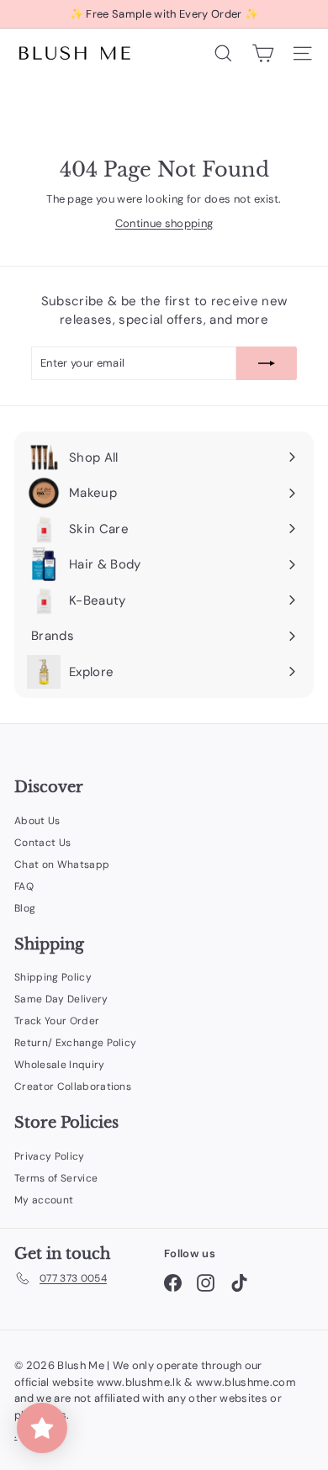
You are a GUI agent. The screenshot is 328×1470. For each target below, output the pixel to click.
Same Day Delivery (61, 999)
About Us (37, 821)
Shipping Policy (53, 977)
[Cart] (263, 53)
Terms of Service (56, 1178)
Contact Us (42, 842)
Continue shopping (164, 223)
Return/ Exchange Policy (75, 1043)
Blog (24, 908)
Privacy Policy (49, 1156)
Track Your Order (56, 1021)
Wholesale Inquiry (59, 1064)
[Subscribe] (266, 363)
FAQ (24, 886)
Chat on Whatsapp (61, 864)
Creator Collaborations (72, 1086)
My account (43, 1200)
